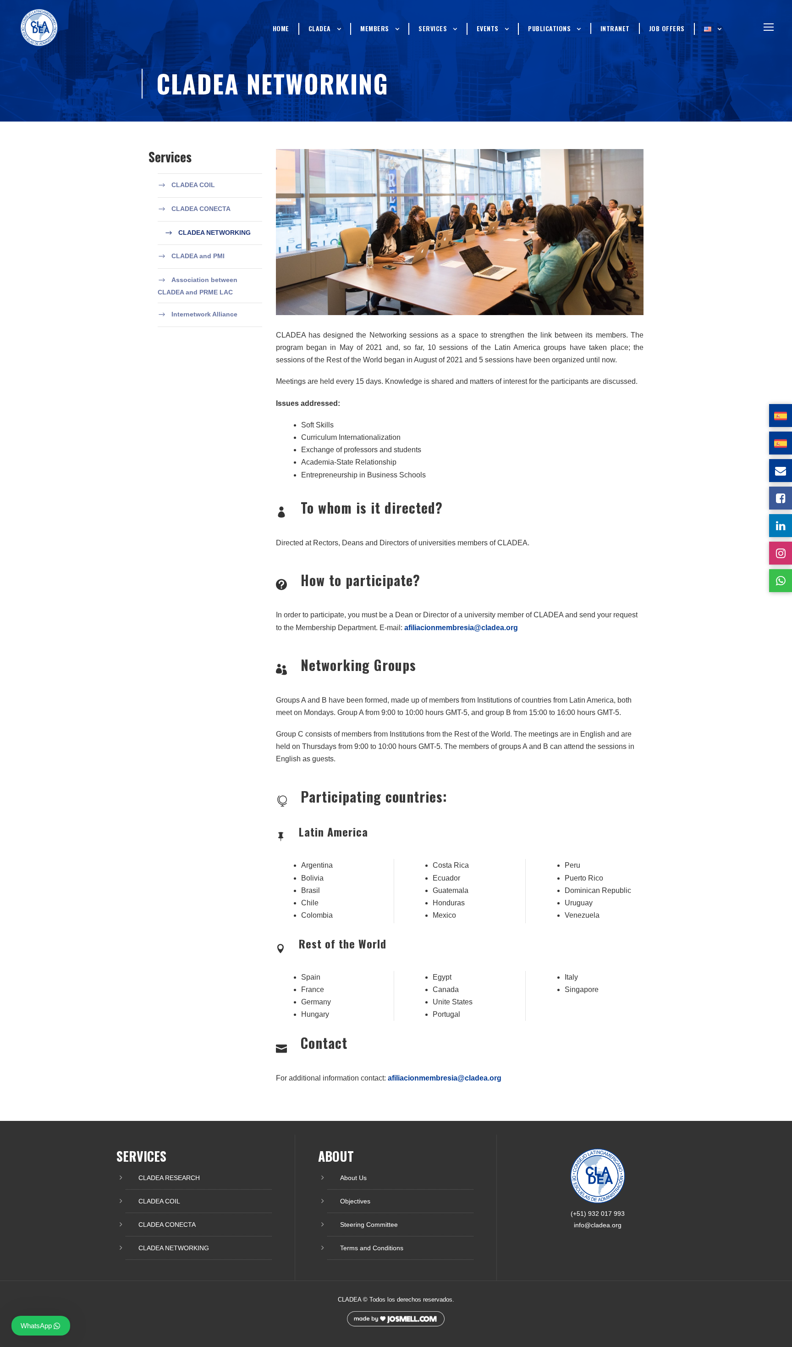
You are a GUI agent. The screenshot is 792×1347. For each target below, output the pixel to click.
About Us (353, 1177)
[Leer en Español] (780, 415)
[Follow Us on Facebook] (780, 498)
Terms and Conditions (371, 1248)
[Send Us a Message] (780, 470)
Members (374, 28)
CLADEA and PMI (198, 256)
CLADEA (319, 28)
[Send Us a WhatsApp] (780, 580)
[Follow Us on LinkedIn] (780, 525)
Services (432, 28)
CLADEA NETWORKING (214, 232)
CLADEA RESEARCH (169, 1177)
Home (281, 28)
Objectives (355, 1201)
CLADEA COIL (193, 184)
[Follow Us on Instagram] (780, 553)
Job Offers (667, 28)
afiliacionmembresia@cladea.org (461, 628)
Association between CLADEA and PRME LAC (197, 286)
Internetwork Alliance (204, 314)
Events (488, 28)
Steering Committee (369, 1224)
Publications (549, 28)
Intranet (615, 28)
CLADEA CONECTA (201, 208)
